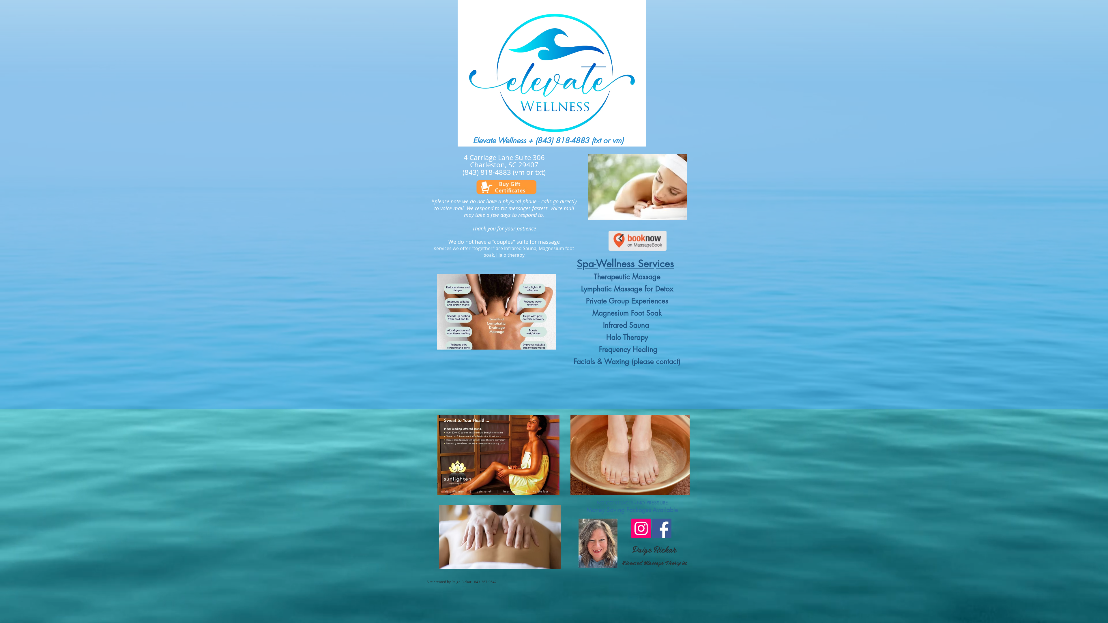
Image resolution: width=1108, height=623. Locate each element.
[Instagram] (641, 528)
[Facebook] (661, 528)
